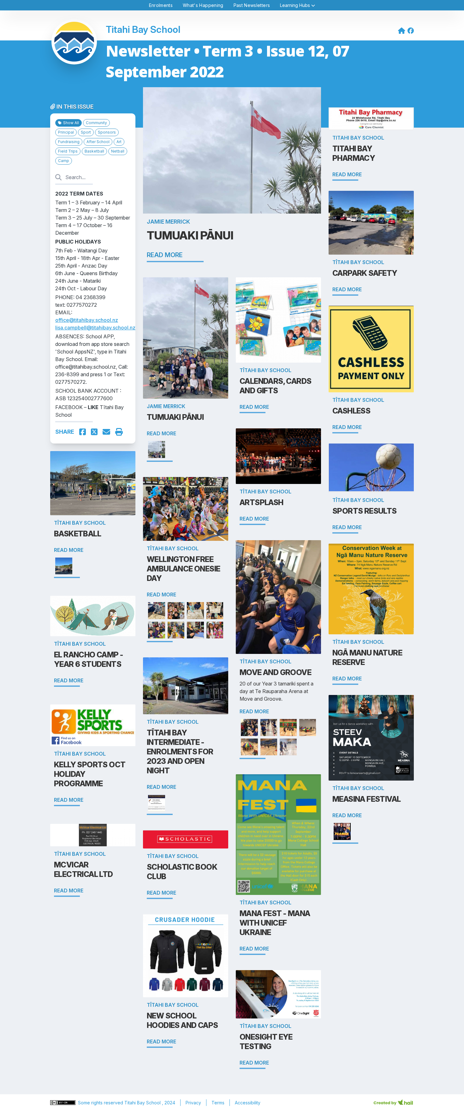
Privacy (193, 1102)
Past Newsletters (252, 5)
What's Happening (203, 5)
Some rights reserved (101, 1102)
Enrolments (161, 5)
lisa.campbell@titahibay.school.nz (95, 327)
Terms (217, 1102)
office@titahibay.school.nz (86, 320)
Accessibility (247, 1102)
